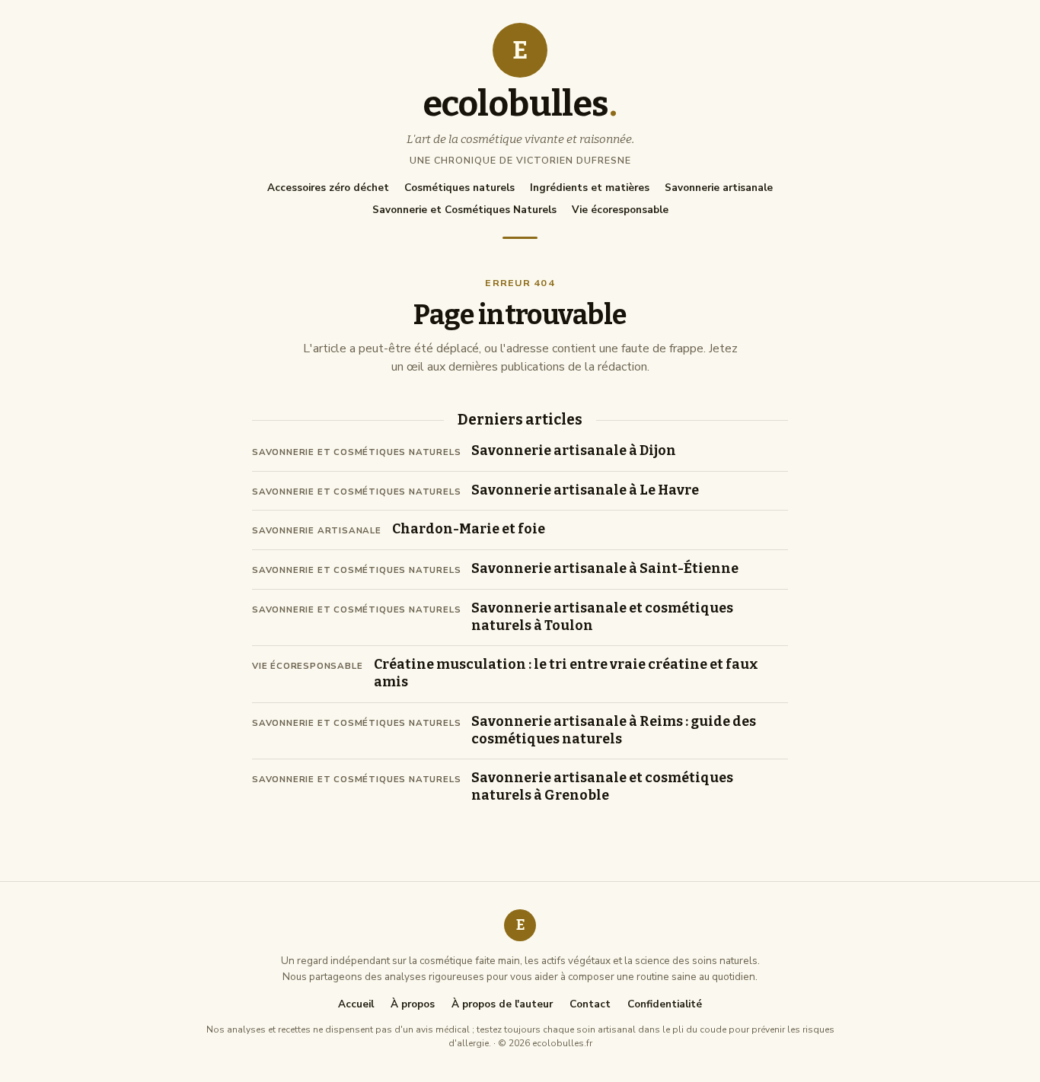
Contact (590, 1004)
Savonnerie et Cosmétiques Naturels (464, 209)
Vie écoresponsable (620, 209)
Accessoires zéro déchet (328, 187)
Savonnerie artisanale (719, 187)
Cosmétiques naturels (459, 187)
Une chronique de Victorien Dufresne (520, 160)
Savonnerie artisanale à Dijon (573, 451)
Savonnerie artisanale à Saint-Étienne (605, 569)
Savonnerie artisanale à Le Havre (585, 490)
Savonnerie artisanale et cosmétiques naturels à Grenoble (602, 787)
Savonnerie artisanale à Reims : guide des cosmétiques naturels (613, 730)
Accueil (356, 1004)
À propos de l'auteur (502, 1004)
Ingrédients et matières (589, 187)
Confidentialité (664, 1004)
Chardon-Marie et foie (468, 529)
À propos (413, 1004)
